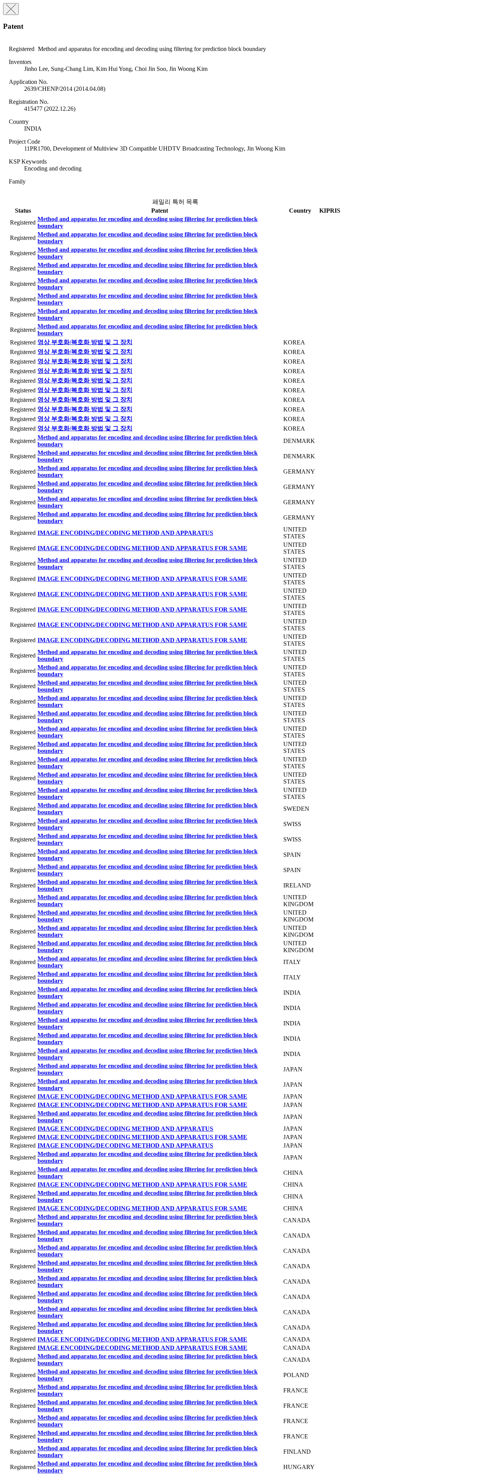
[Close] (11, 9)
